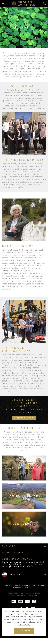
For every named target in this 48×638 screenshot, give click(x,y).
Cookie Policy (24, 624)
